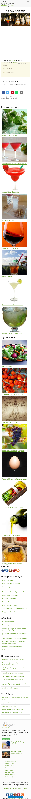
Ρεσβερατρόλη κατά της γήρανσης (13, 451)
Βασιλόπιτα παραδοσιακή (9, 598)
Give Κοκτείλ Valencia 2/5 (20, 62)
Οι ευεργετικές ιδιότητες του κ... (12, 563)
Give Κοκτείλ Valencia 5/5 (24, 62)
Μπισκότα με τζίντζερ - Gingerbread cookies (14, 592)
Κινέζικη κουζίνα (9, 772)
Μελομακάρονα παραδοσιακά (10, 595)
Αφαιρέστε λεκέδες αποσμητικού (10, 702)
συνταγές (22, 790)
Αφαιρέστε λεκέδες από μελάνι (10, 706)
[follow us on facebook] (3, 570)
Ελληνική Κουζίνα (10, 768)
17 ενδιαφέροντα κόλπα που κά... (13, 422)
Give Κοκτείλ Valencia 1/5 (18, 62)
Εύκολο (14, 62)
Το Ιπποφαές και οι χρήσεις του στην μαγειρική (14, 638)
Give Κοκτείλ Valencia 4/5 (22, 62)
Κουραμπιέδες (6, 602)
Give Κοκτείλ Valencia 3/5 (21, 62)
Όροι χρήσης (7, 788)
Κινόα (3, 650)
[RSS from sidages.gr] (18, 570)
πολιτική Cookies (16, 788)
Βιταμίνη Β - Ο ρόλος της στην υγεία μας (13, 659)
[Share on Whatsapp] (16, 92)
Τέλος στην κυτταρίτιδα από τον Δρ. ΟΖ (12, 679)
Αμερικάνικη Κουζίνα (10, 761)
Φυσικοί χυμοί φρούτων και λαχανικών (12, 646)
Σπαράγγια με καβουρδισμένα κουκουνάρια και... (15, 608)
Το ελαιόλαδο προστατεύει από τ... (13, 535)
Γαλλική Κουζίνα (9, 763)
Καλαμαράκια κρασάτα (8, 580)
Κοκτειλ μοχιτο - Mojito (9, 135)
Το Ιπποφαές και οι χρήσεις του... (13, 394)
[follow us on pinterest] (10, 570)
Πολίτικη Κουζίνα (9, 777)
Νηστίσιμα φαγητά (8, 366)
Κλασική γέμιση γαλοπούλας (10, 605)
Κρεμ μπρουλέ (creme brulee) (10, 611)
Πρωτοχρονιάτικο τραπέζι (9, 621)
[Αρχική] (7, 4)
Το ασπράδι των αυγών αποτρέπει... (14, 479)
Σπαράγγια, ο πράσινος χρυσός (10, 688)
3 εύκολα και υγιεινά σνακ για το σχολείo (13, 676)
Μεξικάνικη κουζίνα (10, 774)
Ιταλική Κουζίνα (9, 770)
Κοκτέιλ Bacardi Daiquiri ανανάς (12, 305)
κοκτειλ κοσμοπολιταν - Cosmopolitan (14, 164)
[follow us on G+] (14, 570)
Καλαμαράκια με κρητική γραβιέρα (11, 583)
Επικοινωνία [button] (6, 739)
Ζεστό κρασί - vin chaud (10, 248)
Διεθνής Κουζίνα (9, 765)
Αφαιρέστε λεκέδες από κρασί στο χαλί (12, 709)
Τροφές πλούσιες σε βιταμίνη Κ (12, 507)
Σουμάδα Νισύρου (8, 220)
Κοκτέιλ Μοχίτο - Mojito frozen (12, 333)
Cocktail (12, 60)
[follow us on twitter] (7, 570)
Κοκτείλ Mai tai (7, 277)
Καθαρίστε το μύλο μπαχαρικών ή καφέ (12, 712)
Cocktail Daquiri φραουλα (10, 192)
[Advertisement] (15, 42)
